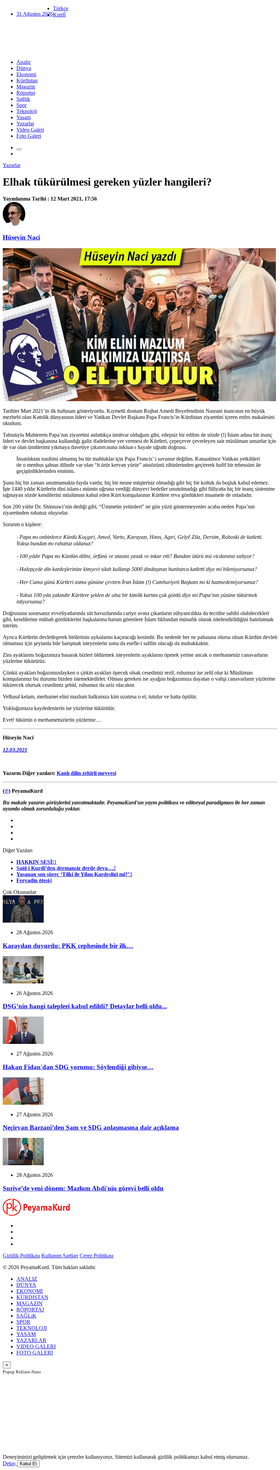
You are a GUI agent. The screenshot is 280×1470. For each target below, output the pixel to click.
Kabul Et (28, 1463)
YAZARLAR (31, 1340)
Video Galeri (30, 130)
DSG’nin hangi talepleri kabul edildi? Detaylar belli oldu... (85, 1006)
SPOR (23, 1322)
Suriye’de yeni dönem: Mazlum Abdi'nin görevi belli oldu (83, 1188)
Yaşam (23, 117)
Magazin (25, 87)
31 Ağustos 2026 (34, 14)
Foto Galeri (28, 136)
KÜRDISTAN (32, 1297)
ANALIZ (26, 1279)
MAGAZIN (29, 1303)
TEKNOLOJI (31, 1328)
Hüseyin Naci (21, 237)
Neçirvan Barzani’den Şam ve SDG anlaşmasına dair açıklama (91, 1127)
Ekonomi (26, 74)
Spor (21, 105)
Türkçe (60, 8)
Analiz (23, 62)
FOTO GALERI (34, 1353)
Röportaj (25, 93)
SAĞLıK (26, 1316)
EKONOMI (29, 1291)
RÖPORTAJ (30, 1309)
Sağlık (23, 99)
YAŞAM (26, 1334)
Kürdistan (27, 80)
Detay (10, 1463)
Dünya (23, 68)
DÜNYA (26, 1285)
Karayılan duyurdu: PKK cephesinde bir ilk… (68, 945)
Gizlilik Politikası (21, 1255)
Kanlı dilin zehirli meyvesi (86, 773)
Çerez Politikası (96, 1255)
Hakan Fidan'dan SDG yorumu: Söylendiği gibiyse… (78, 1067)
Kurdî (59, 14)
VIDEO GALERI (36, 1346)
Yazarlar (25, 123)
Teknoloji (26, 111)
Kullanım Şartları (59, 1255)
